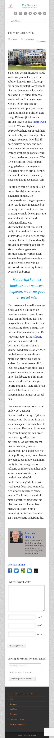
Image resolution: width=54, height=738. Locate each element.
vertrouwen (39, 121)
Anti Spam (13, 709)
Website (39, 634)
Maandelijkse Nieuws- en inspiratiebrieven (24, 694)
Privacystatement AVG (17, 719)
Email (39, 626)
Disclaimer (13, 714)
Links (11, 699)
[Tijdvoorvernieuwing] (21, 32)
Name (39, 617)
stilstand (37, 336)
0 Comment (42, 41)
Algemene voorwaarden (17, 724)
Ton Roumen (30, 39)
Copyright (13, 704)
